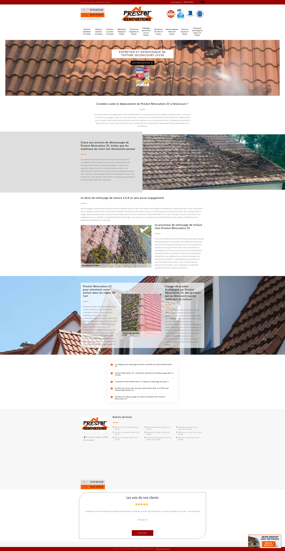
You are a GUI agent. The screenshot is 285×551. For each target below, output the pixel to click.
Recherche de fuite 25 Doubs (158, 31)
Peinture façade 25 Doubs (184, 31)
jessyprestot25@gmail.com (91, 19)
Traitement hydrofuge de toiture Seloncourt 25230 (159, 438)
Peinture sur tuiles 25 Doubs (110, 31)
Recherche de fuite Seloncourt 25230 (127, 428)
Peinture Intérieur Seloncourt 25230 (126, 438)
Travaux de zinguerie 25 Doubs (134, 31)
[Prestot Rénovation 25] (137, 14)
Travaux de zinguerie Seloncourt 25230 (127, 433)
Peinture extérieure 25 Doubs (87, 31)
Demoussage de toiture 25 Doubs (172, 31)
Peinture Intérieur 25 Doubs (98, 31)
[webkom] (163, 549)
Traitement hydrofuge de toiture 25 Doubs (197, 31)
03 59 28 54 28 (96, 10)
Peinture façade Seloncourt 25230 (189, 438)
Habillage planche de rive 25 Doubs (146, 31)
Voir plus (142, 533)
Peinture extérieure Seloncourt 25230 (158, 428)
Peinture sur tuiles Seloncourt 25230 (190, 433)
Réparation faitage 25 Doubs (121, 31)
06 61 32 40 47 (96, 15)
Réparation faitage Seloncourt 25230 (158, 433)
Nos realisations (141, 63)
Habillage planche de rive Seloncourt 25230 (188, 428)
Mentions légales (147, 549)
